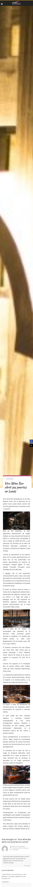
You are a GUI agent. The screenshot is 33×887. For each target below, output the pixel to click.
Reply (28, 866)
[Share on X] (31, 445)
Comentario (5, 882)
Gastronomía (9, 479)
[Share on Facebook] (31, 441)
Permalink (15, 850)
